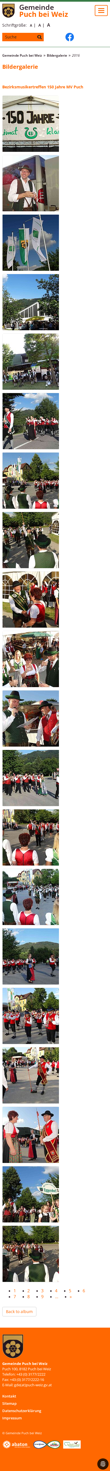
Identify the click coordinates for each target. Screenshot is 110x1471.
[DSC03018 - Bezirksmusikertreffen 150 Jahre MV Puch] (30, 540)
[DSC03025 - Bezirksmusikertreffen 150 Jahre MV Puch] (30, 837)
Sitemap (9, 1403)
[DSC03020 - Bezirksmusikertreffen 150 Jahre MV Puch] (30, 600)
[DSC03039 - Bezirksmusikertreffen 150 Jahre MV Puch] (30, 1194)
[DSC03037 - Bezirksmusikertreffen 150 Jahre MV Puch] (30, 1135)
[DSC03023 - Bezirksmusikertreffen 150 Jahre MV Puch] (30, 718)
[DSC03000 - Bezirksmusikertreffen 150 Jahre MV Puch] (30, 124)
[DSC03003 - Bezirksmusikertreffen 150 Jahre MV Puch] (30, 243)
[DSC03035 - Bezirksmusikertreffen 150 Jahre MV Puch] (30, 1016)
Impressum (12, 1417)
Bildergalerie (57, 55)
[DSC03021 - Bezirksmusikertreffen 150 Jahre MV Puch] (30, 659)
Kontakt (9, 1396)
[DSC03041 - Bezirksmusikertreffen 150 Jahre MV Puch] (30, 1254)
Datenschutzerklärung (21, 1410)
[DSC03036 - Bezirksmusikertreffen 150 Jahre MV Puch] (30, 1075)
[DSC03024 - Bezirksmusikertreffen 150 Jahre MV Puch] (30, 778)
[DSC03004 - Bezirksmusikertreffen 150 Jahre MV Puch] (30, 302)
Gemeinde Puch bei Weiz (22, 55)
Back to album (19, 1311)
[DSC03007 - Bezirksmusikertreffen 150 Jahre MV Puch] (30, 362)
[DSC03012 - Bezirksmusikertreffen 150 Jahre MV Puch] (30, 481)
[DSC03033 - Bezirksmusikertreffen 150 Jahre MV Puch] (30, 956)
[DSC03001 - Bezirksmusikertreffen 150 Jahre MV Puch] (30, 183)
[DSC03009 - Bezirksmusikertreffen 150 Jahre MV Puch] (30, 421)
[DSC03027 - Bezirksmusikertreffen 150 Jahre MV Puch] (30, 897)
